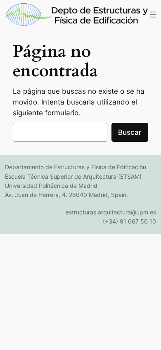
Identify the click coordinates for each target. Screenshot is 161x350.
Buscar (130, 132)
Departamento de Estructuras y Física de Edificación (75, 166)
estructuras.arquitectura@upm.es (111, 212)
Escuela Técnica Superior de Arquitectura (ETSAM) (73, 176)
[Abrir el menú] (153, 14)
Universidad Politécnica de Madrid (51, 185)
